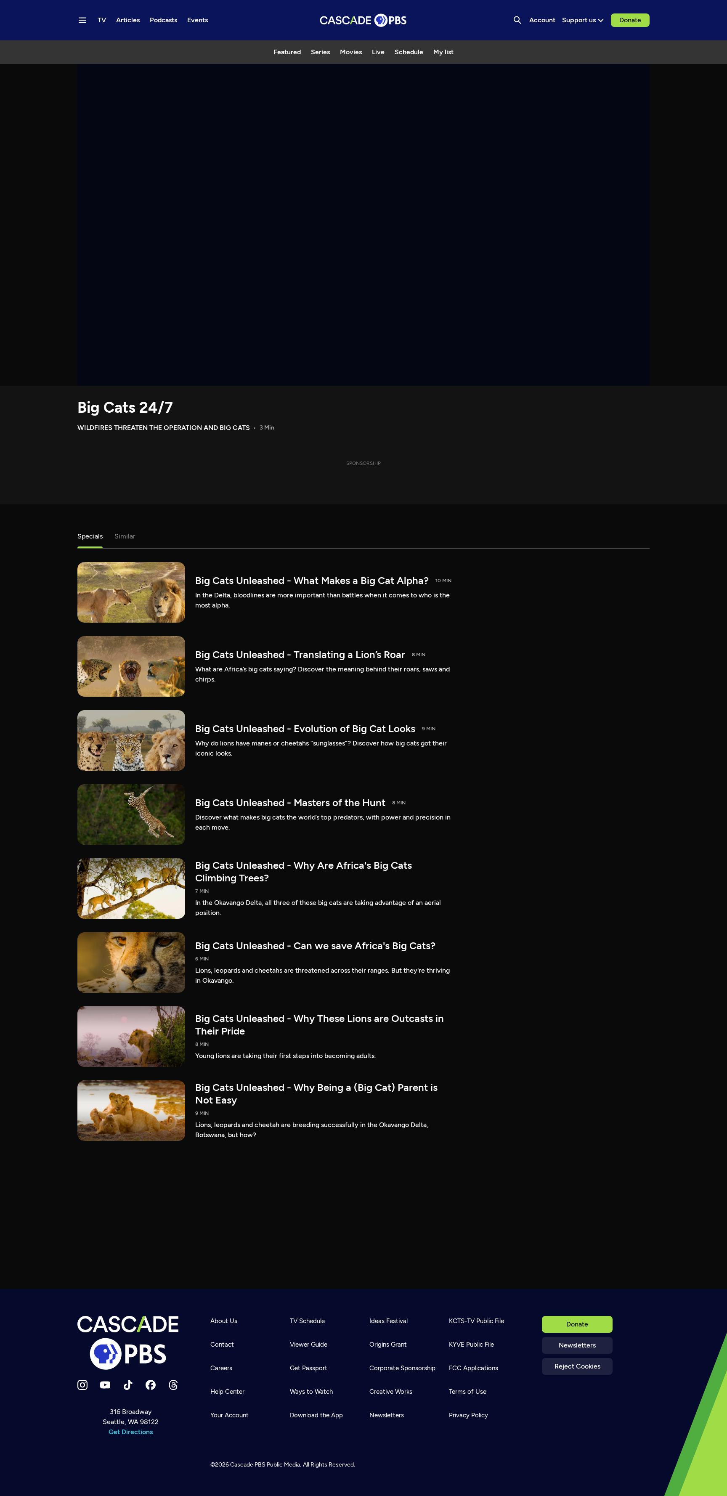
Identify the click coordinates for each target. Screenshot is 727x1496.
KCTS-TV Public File (476, 1321)
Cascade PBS (247, 1464)
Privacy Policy (468, 1415)
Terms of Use (467, 1391)
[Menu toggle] (82, 20)
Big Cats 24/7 (125, 407)
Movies (351, 52)
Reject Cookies (577, 1366)
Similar (124, 536)
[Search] (517, 20)
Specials (90, 536)
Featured (287, 52)
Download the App (316, 1415)
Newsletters (577, 1345)
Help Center (227, 1391)
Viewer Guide (308, 1344)
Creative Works (390, 1391)
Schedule (409, 52)
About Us (223, 1321)
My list (443, 52)
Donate (630, 20)
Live (378, 52)
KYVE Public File (471, 1344)
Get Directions (131, 1432)
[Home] (130, 1343)
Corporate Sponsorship (402, 1368)
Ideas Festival (388, 1321)
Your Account (229, 1415)
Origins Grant (388, 1344)
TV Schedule (307, 1321)
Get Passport (308, 1368)
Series (320, 52)
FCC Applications (473, 1368)
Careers (221, 1368)
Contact (222, 1344)
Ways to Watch (311, 1391)
